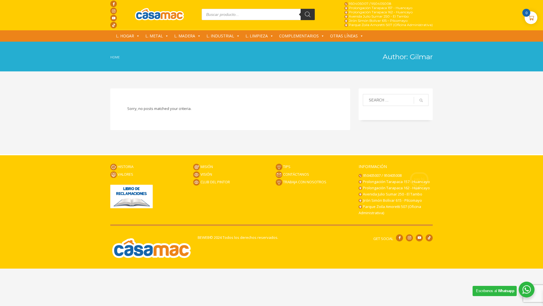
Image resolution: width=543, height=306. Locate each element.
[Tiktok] (113, 25)
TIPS (286, 166)
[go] (421, 100)
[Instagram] (113, 11)
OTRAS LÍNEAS (344, 36)
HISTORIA (125, 166)
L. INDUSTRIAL (220, 36)
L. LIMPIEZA (256, 36)
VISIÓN (206, 174)
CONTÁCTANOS (295, 174)
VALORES (125, 174)
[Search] (308, 14)
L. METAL (154, 36)
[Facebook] (113, 4)
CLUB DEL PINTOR (215, 181)
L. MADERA (184, 36)
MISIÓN (206, 166)
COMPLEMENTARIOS (299, 36)
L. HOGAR (125, 36)
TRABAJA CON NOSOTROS (304, 181)
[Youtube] (113, 18)
